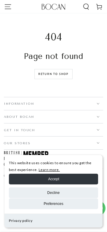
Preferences (53, 204)
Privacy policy (20, 220)
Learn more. (49, 169)
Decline (53, 193)
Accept (53, 179)
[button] (85, 6)
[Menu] (7, 6)
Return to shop (53, 74)
